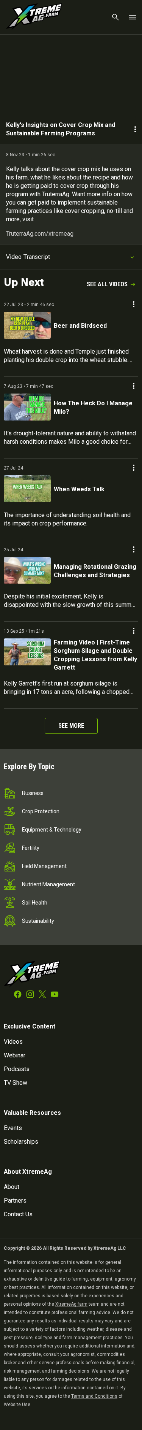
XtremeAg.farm (71, 1304)
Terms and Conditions (94, 1396)
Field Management (44, 866)
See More (71, 725)
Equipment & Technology (51, 830)
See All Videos (107, 284)
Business (33, 793)
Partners (15, 1200)
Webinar (14, 1055)
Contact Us (18, 1214)
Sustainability (38, 921)
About (11, 1186)
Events (13, 1128)
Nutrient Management (48, 884)
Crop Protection (40, 811)
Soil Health (34, 903)
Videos (13, 1041)
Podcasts (17, 1069)
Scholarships (21, 1141)
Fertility (30, 848)
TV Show (15, 1082)
